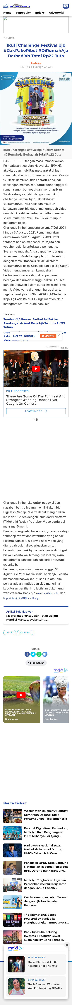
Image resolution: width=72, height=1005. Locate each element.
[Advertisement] (36, 458)
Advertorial (56, 12)
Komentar (38, 663)
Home (7, 12)
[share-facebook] (27, 654)
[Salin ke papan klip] (44, 654)
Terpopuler (23, 12)
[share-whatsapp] (39, 654)
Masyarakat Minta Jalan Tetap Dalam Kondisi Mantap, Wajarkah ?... (32, 617)
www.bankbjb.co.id (47, 593)
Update (49, 336)
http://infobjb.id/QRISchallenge (21, 598)
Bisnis (9, 632)
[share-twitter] (33, 654)
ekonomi (25, 632)
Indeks (39, 12)
